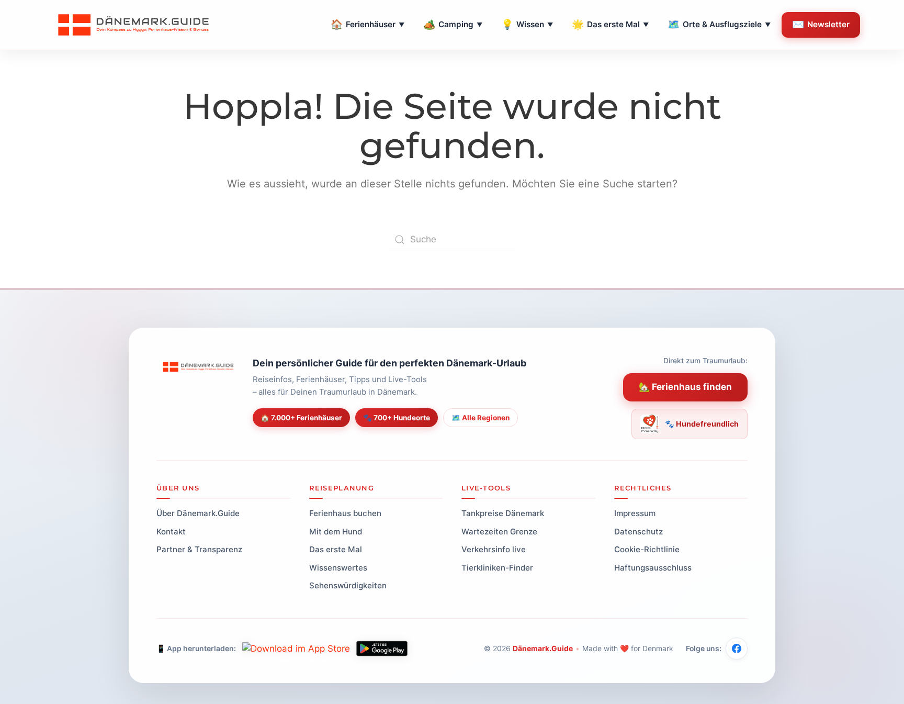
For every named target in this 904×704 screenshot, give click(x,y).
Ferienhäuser (367, 24)
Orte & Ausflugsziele (719, 24)
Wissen (527, 24)
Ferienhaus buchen (345, 513)
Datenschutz (638, 531)
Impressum (635, 513)
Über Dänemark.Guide (198, 513)
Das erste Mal (610, 24)
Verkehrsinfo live (493, 549)
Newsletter (821, 24)
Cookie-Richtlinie (647, 549)
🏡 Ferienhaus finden (685, 387)
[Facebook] (737, 649)
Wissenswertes (338, 567)
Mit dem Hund (335, 531)
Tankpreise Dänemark (502, 513)
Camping (452, 24)
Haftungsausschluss (653, 567)
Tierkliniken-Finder (497, 567)
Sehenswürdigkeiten (348, 585)
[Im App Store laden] (296, 648)
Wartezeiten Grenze (499, 531)
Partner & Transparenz (199, 549)
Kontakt (171, 531)
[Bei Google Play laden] (382, 648)
